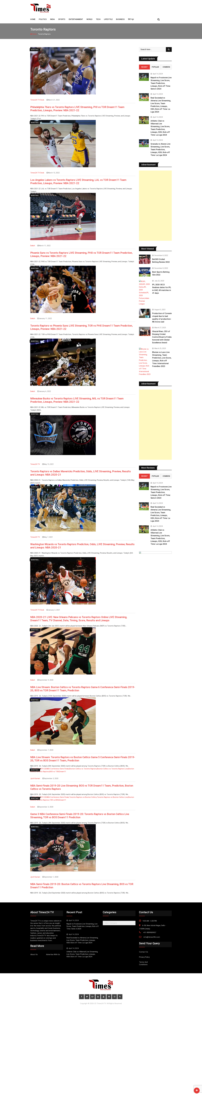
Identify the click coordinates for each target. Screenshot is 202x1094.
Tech (98, 19)
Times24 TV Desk (37, 100)
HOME (32, 19)
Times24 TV (35, 464)
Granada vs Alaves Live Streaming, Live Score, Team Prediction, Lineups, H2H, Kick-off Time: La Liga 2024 (160, 149)
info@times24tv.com (152, 937)
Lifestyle (108, 19)
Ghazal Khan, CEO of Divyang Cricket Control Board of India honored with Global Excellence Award (161, 337)
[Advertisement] (155, 206)
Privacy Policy (144, 957)
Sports (61, 19)
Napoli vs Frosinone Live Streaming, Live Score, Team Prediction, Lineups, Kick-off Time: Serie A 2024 (161, 83)
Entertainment (76, 19)
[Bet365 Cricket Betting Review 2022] (144, 259)
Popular (155, 67)
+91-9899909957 (149, 932)
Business (120, 19)
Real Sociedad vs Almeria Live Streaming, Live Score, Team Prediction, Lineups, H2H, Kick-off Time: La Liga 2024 (82, 940)
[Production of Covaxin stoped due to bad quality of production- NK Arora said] (144, 313)
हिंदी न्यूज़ (131, 19)
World (89, 19)
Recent (144, 67)
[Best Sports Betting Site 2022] (144, 271)
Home (34, 34)
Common (166, 67)
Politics (43, 19)
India (52, 19)
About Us (34, 954)
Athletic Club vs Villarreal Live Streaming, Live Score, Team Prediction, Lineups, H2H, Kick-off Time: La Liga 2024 (82, 954)
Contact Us (143, 952)
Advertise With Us (53, 954)
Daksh (32, 246)
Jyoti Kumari (35, 778)
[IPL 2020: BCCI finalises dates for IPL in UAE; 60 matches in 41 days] (144, 292)
